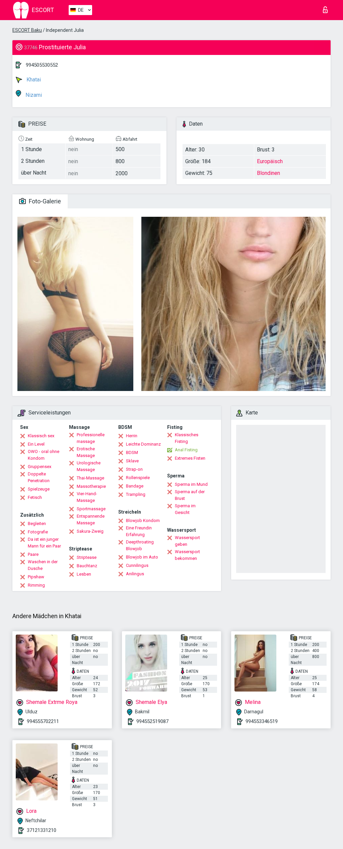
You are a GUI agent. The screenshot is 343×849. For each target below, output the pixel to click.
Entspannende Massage (91, 519)
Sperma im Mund (191, 484)
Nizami (33, 95)
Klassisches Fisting (186, 438)
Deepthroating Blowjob (140, 545)
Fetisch (35, 497)
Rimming (36, 585)
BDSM (132, 452)
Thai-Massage (90, 477)
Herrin (131, 435)
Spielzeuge (39, 489)
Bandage (134, 485)
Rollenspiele (138, 477)
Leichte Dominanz (143, 444)
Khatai (33, 79)
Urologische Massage (88, 466)
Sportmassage (91, 508)
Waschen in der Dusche (43, 565)
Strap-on (134, 469)
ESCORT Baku (27, 30)
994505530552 (42, 65)
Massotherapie (91, 486)
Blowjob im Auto (142, 557)
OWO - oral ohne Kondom (43, 455)
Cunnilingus (137, 565)
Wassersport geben (187, 541)
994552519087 (152, 721)
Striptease (86, 557)
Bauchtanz (87, 565)
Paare (33, 554)
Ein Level (36, 444)
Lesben (84, 574)
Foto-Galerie (44, 201)
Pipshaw (36, 576)
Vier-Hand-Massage (87, 497)
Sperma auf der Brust (190, 495)
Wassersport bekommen (187, 555)
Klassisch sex (41, 435)
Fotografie (38, 531)
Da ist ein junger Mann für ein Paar (44, 542)
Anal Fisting (186, 449)
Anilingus (135, 573)
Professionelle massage (91, 438)
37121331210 (41, 830)
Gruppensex (39, 466)
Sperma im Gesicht (185, 509)
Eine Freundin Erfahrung (139, 531)
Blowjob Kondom (143, 520)
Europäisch (270, 161)
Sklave (132, 460)
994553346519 (262, 721)
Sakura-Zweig (90, 531)
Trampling (135, 494)
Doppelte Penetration (39, 477)
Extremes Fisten (190, 458)
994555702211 (43, 721)
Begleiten (37, 523)
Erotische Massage (86, 452)
